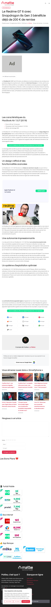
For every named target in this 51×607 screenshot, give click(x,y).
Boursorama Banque (32, 580)
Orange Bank (30, 584)
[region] (17, 596)
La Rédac (32, 347)
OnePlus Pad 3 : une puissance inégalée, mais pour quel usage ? (8, 385)
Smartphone (6, 7)
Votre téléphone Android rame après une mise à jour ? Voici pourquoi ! (40, 385)
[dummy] (12, 71)
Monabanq (30, 582)
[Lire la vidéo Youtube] (20, 214)
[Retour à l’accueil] (7, 3)
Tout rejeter (17, 601)
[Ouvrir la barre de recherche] (45, 3)
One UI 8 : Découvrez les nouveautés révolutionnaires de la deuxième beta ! (39, 405)
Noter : (4, 440)
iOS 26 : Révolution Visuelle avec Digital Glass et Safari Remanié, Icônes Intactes (9, 404)
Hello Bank (30, 578)
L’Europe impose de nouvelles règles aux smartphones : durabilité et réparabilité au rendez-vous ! (24, 406)
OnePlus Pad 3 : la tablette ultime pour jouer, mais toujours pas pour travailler (25, 385)
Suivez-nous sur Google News (24, 362)
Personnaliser (9, 601)
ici (6, 588)
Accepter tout (26, 601)
